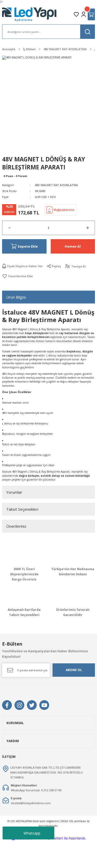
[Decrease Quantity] (9, 228)
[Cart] (91, 14)
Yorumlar (14, 492)
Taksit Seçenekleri (22, 509)
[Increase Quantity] (87, 228)
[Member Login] (83, 14)
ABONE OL (74, 670)
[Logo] (29, 14)
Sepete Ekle (28, 246)
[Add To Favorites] (17, 276)
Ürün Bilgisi (16, 297)
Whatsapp (32, 833)
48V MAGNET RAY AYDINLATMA (56, 185)
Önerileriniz (16, 526)
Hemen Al (73, 246)
